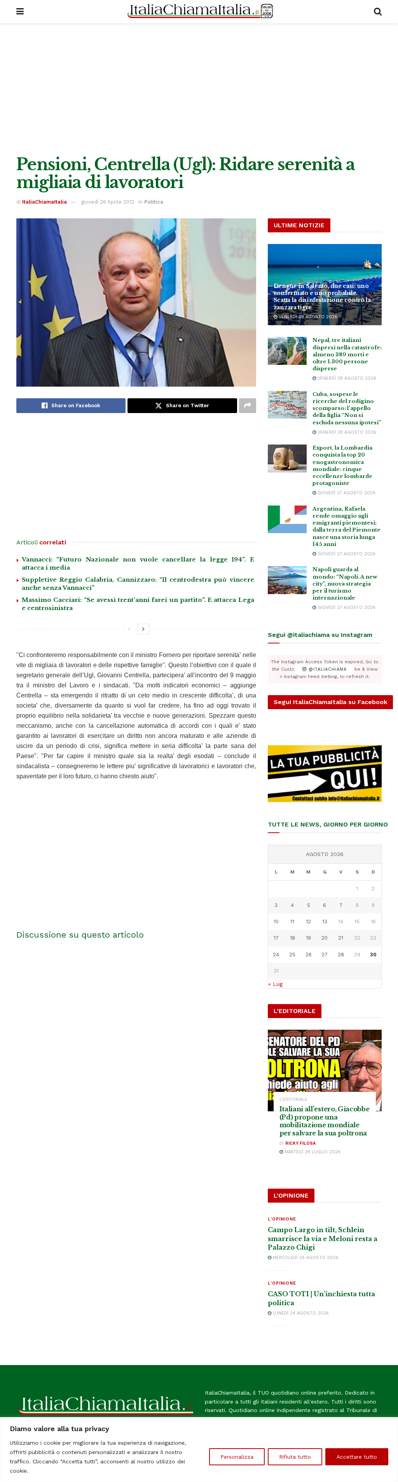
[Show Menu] (20, 11)
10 (276, 921)
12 (308, 921)
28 (341, 954)
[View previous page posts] (129, 629)
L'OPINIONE (282, 1219)
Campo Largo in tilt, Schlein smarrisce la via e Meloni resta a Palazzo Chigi (322, 1238)
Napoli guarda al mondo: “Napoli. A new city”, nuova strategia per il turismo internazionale (344, 583)
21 (340, 938)
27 (324, 954)
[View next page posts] (143, 629)
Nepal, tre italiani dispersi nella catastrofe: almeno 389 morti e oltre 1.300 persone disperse (347, 354)
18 (292, 938)
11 (292, 921)
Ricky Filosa (300, 1143)
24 (276, 954)
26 (308, 954)
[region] (199, 1449)
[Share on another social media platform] (247, 405)
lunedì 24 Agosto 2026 (300, 1313)
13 (324, 921)
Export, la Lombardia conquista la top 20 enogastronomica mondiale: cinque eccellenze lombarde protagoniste (342, 465)
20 (324, 938)
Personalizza (236, 1457)
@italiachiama (327, 669)
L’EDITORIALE (293, 1099)
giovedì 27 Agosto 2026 (345, 492)
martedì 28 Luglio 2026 (311, 1151)
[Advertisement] (199, 89)
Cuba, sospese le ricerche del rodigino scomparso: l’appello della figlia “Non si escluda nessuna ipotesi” (346, 408)
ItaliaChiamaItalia (44, 202)
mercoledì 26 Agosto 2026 (304, 1257)
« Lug (275, 984)
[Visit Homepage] (199, 11)
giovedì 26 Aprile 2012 (107, 202)
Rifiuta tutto (295, 1457)
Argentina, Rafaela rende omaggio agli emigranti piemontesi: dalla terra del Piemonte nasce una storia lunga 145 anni (346, 526)
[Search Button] (378, 11)
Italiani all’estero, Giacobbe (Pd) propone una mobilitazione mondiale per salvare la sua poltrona (324, 1121)
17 (276, 938)
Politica (153, 202)
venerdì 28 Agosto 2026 (307, 316)
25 (292, 954)
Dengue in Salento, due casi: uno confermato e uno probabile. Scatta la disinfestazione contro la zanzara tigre (322, 296)
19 (308, 938)
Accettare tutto (357, 1457)
